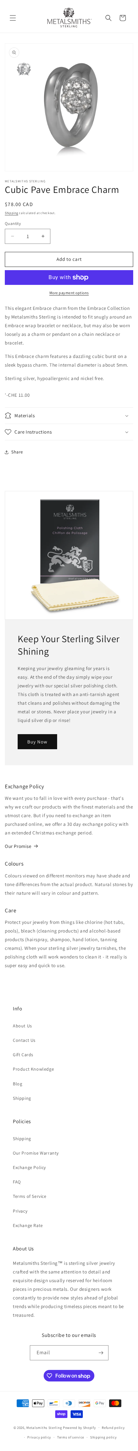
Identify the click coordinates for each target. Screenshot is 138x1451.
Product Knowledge (33, 1069)
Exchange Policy (29, 1167)
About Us (22, 1026)
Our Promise (18, 846)
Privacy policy (39, 1437)
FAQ (17, 1182)
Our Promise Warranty (36, 1153)
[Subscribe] (101, 1352)
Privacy (20, 1211)
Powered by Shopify (79, 1427)
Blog (17, 1084)
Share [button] (17, 452)
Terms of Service (30, 1196)
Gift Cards (23, 1054)
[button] (13, 18)
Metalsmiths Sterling (44, 1427)
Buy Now (37, 741)
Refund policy (113, 1427)
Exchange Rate (28, 1225)
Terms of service (70, 1437)
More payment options (69, 292)
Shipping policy (103, 1437)
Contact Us (24, 1040)
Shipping (11, 213)
